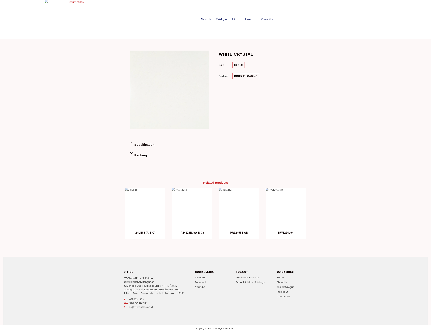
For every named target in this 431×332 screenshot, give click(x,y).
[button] (215, 144)
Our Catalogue (285, 287)
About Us (206, 19)
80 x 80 (238, 65)
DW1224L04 (285, 232)
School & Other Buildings (250, 282)
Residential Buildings (247, 277)
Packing (140, 155)
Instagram (201, 277)
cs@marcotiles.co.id (138, 307)
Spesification (144, 144)
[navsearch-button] (423, 19)
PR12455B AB (239, 232)
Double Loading (245, 76)
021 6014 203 (134, 299)
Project (249, 19)
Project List (283, 291)
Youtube (200, 287)
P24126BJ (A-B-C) (192, 232)
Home (280, 277)
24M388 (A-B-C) (145, 232)
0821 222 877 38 (135, 303)
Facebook (201, 282)
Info (234, 19)
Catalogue (221, 19)
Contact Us (267, 19)
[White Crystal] (169, 90)
